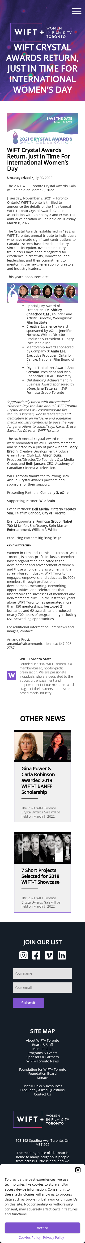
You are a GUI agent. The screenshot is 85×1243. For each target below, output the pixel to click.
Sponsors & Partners (42, 1057)
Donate (42, 1077)
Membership (42, 1048)
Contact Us (42, 1094)
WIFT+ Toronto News (42, 1061)
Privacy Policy (53, 1237)
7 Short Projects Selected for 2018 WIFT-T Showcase (40, 876)
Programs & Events (42, 1053)
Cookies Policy (30, 1237)
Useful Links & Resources (42, 1086)
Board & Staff (42, 1044)
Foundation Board (42, 1073)
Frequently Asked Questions (42, 1090)
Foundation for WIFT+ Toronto (42, 1069)
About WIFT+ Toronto (42, 1040)
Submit (28, 1003)
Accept (42, 1227)
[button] (78, 1169)
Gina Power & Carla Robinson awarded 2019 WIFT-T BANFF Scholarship (38, 780)
